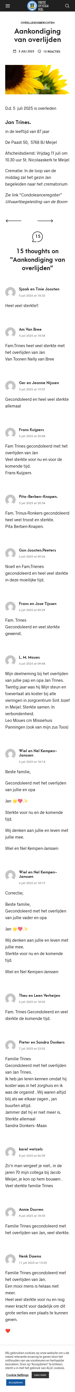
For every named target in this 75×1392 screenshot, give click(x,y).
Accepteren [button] (16, 1382)
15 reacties (51, 51)
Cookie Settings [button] (17, 1375)
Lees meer (40, 1375)
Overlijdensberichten (38, 23)
